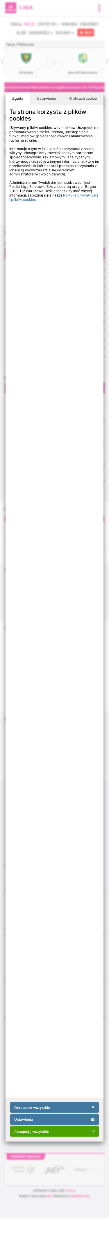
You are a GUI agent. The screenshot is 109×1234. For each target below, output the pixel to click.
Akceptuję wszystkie (31, 1131)
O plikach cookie (83, 98)
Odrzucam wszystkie (32, 1107)
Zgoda (17, 98)
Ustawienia (46, 98)
